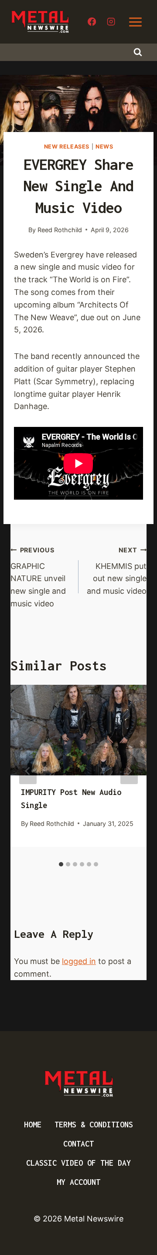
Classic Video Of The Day (78, 1162)
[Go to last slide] (28, 771)
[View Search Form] (138, 52)
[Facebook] (91, 22)
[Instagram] (111, 22)
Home (32, 1124)
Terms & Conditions (94, 1124)
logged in (79, 961)
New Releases (67, 146)
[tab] (61, 864)
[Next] (129, 771)
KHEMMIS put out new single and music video (117, 570)
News (104, 146)
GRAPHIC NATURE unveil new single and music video (38, 577)
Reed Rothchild (60, 229)
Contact (78, 1143)
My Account (78, 1182)
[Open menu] (135, 22)
